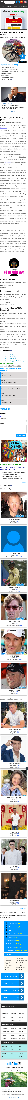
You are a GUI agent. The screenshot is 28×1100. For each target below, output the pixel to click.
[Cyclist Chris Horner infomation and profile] (14, 688)
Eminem (4, 1053)
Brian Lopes (14, 588)
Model (20, 6)
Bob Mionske (14, 519)
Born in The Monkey (14, 557)
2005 (19, 923)
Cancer (12, 1020)
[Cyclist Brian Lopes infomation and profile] (14, 585)
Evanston (14, 522)
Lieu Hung (14, 900)
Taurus (21, 1017)
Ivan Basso (14, 656)
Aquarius (21, 1013)
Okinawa (14, 693)
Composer (14, 902)
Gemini (4, 1020)
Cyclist (11, 37)
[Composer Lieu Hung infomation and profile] (14, 898)
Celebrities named (7, 354)
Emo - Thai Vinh (20, 970)
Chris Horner (14, 690)
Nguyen (21, 1053)
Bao (12, 1049)
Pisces (15, 937)
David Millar (14, 622)
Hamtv (12, 1056)
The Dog (13, 1031)
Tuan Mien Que (14, 729)
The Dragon (14, 1038)
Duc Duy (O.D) (9, 965)
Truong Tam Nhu (20, 963)
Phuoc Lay (14, 832)
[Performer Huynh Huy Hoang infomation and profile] (14, 761)
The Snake (22, 1038)
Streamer (14, 868)
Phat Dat (7, 970)
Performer (14, 765)
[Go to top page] (26, 1098)
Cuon (20, 1046)
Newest (25, 6)
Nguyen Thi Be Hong (19, 37)
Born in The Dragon (14, 625)
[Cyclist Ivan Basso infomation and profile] (14, 654)
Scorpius (21, 1010)
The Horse (5, 1028)
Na (11, 1046)
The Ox (12, 1035)
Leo (20, 1020)
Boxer (14, 799)
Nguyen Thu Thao (20, 967)
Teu (12, 1053)
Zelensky (4, 1046)
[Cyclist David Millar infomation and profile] (14, 620)
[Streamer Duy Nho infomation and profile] (14, 864)
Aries (12, 1017)
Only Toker (14, 731)
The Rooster (5, 1031)
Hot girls (7, 6)
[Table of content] (26, 768)
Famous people (4, 37)
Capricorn (13, 1013)
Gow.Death (8, 960)
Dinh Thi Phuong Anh (21, 960)
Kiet (3, 1056)
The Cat (4, 1038)
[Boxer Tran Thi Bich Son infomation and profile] (14, 796)
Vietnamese (3, 128)
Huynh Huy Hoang (14, 764)
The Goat (13, 1028)
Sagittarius (5, 1013)
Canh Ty (20, 934)
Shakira (21, 1056)
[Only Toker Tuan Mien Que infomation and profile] (14, 727)
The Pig (21, 1031)
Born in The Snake (14, 659)
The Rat (4, 1035)
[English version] (25, 2)
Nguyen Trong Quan (10, 963)
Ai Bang (7, 967)
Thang (3, 1049)
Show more (23, 908)
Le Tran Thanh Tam (21, 965)
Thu (20, 1049)
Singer (2, 6)
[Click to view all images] (13, 62)
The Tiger (21, 1035)
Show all (24, 482)
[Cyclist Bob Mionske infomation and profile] (14, 517)
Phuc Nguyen (19, 958)
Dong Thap (8, 162)
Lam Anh (7, 958)
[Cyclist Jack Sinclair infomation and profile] (14, 551)
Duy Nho (14, 866)
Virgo (3, 1010)
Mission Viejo (14, 591)
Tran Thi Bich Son (14, 798)
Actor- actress (13, 6)
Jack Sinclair (14, 553)
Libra (12, 1010)
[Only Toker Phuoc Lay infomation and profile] (14, 830)
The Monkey (22, 1028)
